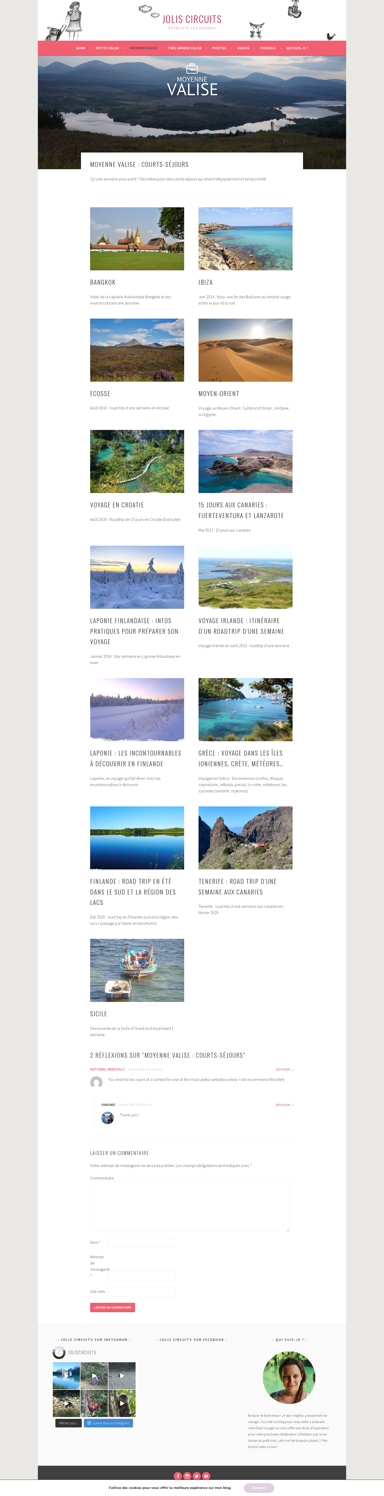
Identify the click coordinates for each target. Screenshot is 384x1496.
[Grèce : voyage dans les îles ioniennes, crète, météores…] (246, 709)
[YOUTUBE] (206, 1476)
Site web (97, 1291)
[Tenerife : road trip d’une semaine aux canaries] (246, 837)
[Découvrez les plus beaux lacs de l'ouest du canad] (66, 1375)
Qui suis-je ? (297, 48)
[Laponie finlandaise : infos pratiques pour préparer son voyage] (137, 577)
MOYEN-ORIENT (219, 393)
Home (80, 48)
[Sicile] (137, 970)
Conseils (268, 48)
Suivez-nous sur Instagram (111, 1423)
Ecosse (100, 393)
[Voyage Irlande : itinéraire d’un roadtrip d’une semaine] (246, 577)
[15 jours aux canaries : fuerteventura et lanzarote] (246, 461)
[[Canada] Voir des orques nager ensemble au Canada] (122, 1375)
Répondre (283, 1069)
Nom (95, 1242)
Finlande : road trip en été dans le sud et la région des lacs (133, 891)
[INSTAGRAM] (187, 1476)
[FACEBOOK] (178, 1476)
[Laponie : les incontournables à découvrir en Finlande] (137, 709)
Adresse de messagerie (98, 1266)
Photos (219, 48)
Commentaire (98, 1178)
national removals (107, 1069)
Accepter (259, 1487)
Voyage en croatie (117, 504)
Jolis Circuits (192, 19)
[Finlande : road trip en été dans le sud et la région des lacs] (137, 837)
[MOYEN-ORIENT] (246, 350)
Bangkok (103, 282)
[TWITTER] (197, 1476)
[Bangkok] (137, 238)
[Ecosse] (137, 350)
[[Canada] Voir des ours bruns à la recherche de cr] (66, 1403)
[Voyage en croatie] (137, 461)
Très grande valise (185, 48)
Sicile (98, 1013)
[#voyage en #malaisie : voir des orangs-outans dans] (94, 1403)
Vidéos (243, 48)
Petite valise (107, 48)
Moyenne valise (143, 48)
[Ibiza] (246, 238)
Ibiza (206, 282)
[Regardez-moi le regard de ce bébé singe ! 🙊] (122, 1403)
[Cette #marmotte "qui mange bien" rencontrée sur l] (94, 1375)
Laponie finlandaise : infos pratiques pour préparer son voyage (134, 631)
